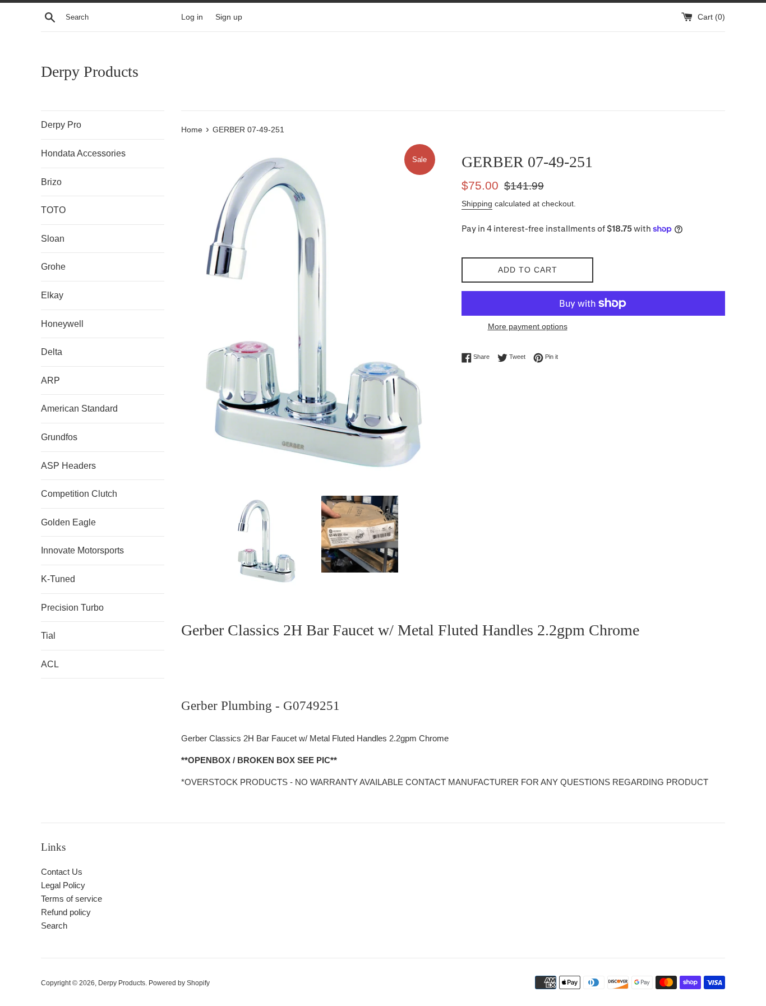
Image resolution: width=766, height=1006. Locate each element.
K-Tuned (58, 579)
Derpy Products (90, 71)
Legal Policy (63, 885)
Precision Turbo (72, 607)
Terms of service (71, 898)
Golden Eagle (68, 522)
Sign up (228, 17)
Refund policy (66, 912)
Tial (48, 635)
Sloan (52, 238)
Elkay (52, 295)
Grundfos (59, 437)
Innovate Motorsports (82, 550)
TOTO (53, 210)
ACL (50, 664)
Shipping (477, 203)
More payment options (527, 326)
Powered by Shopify (179, 983)
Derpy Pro (61, 125)
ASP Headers (68, 465)
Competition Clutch (79, 494)
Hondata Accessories (83, 153)
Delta (51, 352)
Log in (192, 17)
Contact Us (61, 871)
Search (54, 925)
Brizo (51, 182)
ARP (50, 380)
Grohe (53, 266)
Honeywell (62, 324)
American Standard (79, 408)
